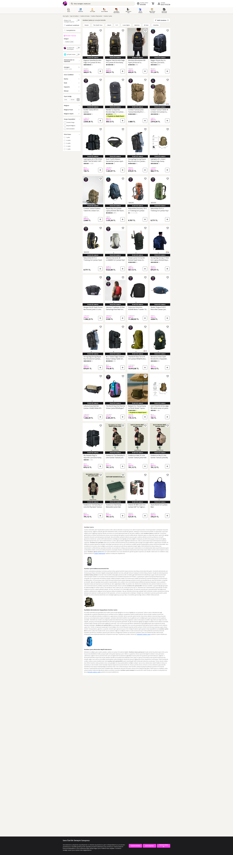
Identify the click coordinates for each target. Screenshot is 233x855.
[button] (91, 55)
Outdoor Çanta (108, 16)
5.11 (117, 25)
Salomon (137, 25)
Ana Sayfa (66, 16)
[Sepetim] (153, 3)
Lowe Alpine (126, 25)
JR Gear (146, 25)
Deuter (87, 25)
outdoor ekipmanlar (99, 553)
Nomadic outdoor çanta (94, 672)
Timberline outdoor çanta (143, 634)
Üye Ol (163, 4)
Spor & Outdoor (74, 16)
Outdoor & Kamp (84, 16)
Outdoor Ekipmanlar (96, 16)
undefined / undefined (72, 25)
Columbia (156, 25)
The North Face (97, 25)
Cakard (109, 25)
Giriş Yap (167, 4)
